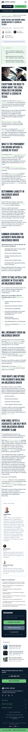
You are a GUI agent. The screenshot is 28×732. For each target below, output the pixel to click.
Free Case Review (14, 681)
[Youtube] (12, 696)
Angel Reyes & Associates (10, 121)
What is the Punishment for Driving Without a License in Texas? (13, 586)
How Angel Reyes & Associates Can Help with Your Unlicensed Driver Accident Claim (14, 605)
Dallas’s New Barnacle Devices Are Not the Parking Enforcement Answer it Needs (15, 646)
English (17, 726)
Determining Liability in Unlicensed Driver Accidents (12, 590)
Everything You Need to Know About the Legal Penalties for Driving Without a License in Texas (13, 583)
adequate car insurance (13, 341)
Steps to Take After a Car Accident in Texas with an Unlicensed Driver (14, 596)
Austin (10, 484)
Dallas (12, 483)
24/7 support (11, 450)
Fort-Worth (18, 483)
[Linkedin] (9, 696)
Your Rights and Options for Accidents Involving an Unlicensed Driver (13, 602)
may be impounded (14, 173)
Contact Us (20, 6)
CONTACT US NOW (14, 622)
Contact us (5, 479)
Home (3, 15)
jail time (16, 183)
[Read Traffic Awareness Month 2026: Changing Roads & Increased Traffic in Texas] (5, 653)
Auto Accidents (9, 15)
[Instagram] (2, 696)
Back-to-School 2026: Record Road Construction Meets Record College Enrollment (16, 658)
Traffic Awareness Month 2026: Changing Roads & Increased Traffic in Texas (16, 652)
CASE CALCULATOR (14, 627)
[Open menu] (25, 2)
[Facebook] (6, 696)
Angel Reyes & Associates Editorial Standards (14, 41)
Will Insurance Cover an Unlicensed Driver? (12, 599)
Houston (4, 484)
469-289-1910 (14, 632)
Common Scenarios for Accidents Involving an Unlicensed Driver (13, 593)
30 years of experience (14, 440)
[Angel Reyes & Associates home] (9, 2)
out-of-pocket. (10, 413)
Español (12, 726)
